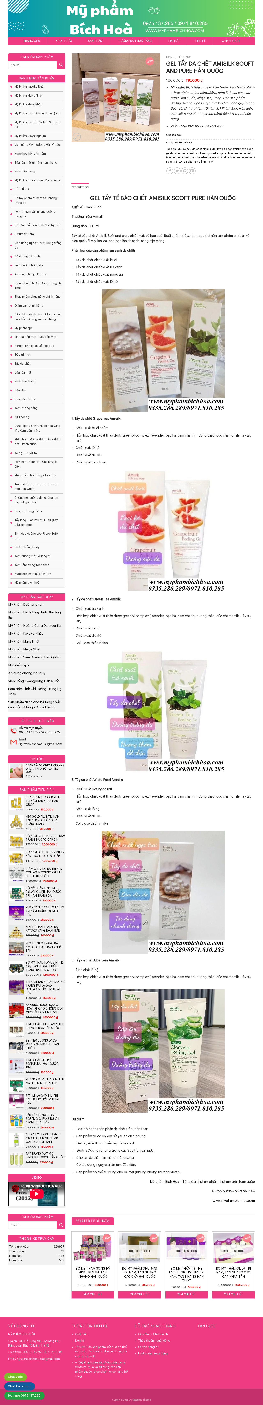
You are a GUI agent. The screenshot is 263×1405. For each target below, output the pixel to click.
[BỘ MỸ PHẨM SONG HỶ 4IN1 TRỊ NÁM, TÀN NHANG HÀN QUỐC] (93, 1248)
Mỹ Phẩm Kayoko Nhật (30, 86)
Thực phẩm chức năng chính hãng (38, 296)
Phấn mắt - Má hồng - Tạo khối (35, 475)
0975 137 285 (28, 732)
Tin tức (173, 41)
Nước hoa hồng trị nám (30, 153)
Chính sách (231, 41)
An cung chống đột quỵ (31, 274)
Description (80, 187)
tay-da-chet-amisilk (240, 153)
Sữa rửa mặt (23, 372)
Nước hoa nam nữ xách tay (33, 574)
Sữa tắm (20, 390)
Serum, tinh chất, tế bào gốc (34, 346)
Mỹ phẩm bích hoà (27, 582)
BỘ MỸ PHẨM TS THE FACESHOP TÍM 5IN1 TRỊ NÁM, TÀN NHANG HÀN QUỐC (186, 1274)
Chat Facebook (19, 1386)
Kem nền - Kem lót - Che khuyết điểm (36, 464)
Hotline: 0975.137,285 (24, 1395)
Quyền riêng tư (148, 1347)
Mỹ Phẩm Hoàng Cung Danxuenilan (38, 180)
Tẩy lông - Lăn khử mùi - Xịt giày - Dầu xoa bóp (37, 522)
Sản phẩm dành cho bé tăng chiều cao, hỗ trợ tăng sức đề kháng (38, 317)
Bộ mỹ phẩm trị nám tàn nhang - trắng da (37, 200)
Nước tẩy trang (25, 171)
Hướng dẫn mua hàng (135, 41)
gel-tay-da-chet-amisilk (196, 149)
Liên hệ (200, 41)
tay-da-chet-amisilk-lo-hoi (213, 157)
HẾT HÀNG (22, 189)
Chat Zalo (15, 1377)
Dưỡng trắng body (27, 547)
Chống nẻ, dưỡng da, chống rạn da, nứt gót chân (36, 500)
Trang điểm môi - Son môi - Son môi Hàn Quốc (36, 486)
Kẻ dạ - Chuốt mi (26, 453)
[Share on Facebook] (169, 170)
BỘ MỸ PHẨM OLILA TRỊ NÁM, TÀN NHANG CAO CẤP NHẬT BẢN (233, 1272)
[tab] (80, 187)
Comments (34, 776)
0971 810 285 (50, 732)
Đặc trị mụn (23, 354)
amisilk (177, 149)
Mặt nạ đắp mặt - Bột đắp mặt (36, 337)
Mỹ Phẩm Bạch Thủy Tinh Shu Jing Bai (37, 124)
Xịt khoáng (22, 417)
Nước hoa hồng (25, 381)
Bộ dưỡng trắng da (27, 256)
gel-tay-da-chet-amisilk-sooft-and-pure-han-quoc (196, 153)
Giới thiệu (64, 41)
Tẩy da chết (23, 363)
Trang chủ (31, 41)
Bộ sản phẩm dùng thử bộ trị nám (38, 225)
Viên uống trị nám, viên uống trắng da (38, 245)
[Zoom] (77, 137)
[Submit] (61, 65)
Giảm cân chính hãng (29, 305)
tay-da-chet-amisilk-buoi (181, 157)
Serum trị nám (24, 234)
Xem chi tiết (92, 1294)
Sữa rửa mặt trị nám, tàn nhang (36, 162)
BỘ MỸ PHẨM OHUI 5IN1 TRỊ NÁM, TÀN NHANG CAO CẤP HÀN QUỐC (139, 1272)
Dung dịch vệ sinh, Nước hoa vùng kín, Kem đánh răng (37, 428)
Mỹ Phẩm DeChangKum (30, 136)
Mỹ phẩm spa (24, 328)
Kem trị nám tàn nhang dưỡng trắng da (35, 214)
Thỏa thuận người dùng (154, 1340)
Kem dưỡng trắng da (29, 265)
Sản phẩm (95, 41)
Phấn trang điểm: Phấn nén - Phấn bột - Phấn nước (37, 442)
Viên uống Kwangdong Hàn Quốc (37, 144)
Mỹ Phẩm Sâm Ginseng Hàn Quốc (37, 113)
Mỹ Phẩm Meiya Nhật (28, 95)
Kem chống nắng (26, 408)
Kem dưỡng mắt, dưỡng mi (33, 556)
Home (170, 57)
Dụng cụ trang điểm (28, 511)
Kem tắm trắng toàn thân (32, 565)
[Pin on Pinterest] (184, 170)
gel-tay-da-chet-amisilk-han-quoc (232, 149)
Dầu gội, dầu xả (25, 399)
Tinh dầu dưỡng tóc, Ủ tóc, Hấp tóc (36, 536)
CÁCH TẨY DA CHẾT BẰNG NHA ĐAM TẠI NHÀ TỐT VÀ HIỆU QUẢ (45, 768)
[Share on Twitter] (177, 170)
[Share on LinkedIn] (192, 170)
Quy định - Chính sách (153, 1334)
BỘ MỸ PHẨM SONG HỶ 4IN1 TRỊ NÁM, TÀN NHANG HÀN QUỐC (93, 1272)
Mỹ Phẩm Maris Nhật (28, 104)
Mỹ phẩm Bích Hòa (164, 1181)
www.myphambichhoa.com (234, 1200)
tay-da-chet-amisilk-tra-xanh (196, 161)
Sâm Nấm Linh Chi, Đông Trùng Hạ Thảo (38, 285)
